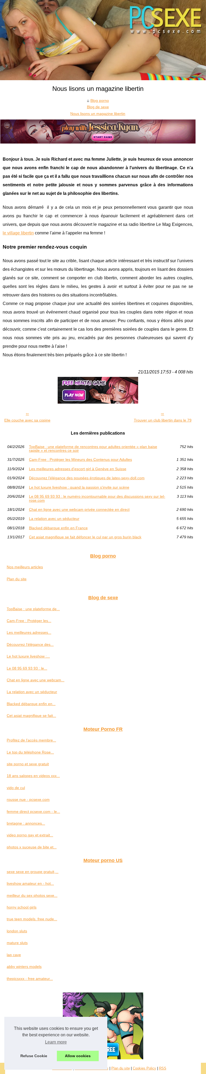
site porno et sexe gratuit (28, 764)
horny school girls (21, 907)
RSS (162, 1068)
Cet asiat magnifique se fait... (31, 715)
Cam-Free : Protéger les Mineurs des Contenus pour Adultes (80, 459)
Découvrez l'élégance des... (30, 644)
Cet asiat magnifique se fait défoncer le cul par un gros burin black (85, 537)
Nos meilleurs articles (25, 567)
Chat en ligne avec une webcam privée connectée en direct (79, 509)
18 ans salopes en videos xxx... (33, 776)
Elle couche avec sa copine (27, 420)
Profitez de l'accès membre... (31, 740)
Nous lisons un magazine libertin (97, 113)
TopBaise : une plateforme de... (33, 609)
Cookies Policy (144, 1068)
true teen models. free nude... (32, 919)
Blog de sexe (98, 107)
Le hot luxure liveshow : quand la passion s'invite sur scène (79, 487)
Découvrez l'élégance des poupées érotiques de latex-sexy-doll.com (87, 478)
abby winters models (24, 966)
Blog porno (99, 100)
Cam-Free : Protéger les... (29, 621)
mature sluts (17, 943)
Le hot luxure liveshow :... (28, 656)
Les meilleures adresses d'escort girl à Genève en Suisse (77, 469)
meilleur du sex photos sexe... (32, 895)
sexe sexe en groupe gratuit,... (32, 872)
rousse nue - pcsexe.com (28, 799)
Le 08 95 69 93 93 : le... (27, 668)
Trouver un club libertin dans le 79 (163, 420)
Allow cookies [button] (78, 1056)
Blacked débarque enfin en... (31, 704)
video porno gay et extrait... (30, 835)
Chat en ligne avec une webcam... (35, 680)
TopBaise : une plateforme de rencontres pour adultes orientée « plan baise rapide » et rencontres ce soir (93, 449)
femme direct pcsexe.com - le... (33, 811)
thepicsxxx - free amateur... (30, 978)
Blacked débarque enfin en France (58, 528)
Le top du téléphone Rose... (30, 752)
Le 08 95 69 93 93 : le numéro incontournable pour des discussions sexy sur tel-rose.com (97, 498)
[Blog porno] (103, 40)
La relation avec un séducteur (54, 518)
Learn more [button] (56, 1042)
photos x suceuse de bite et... (32, 847)
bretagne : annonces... (26, 823)
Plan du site (17, 579)
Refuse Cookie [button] (33, 1056)
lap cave (14, 955)
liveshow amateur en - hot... (30, 883)
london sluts (17, 931)
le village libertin (18, 233)
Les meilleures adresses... (29, 632)
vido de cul (16, 788)
